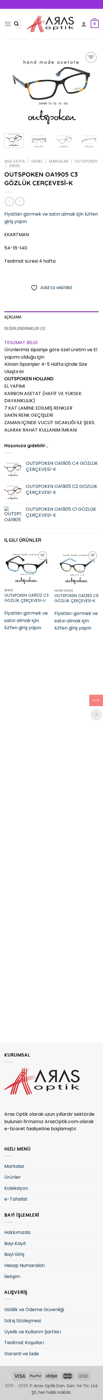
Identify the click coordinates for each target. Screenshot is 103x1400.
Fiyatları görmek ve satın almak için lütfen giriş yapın (26, 620)
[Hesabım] (84, 24)
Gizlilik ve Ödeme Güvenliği (34, 1309)
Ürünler (12, 1177)
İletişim (12, 1276)
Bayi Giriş (14, 1254)
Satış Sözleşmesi (22, 1320)
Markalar (58, 161)
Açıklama (12, 317)
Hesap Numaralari (24, 1265)
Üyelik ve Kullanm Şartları (32, 1332)
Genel (37, 161)
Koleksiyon (16, 1188)
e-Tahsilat (15, 1199)
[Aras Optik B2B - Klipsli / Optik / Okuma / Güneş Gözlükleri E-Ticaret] (52, 24)
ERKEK (14, 166)
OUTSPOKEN (86, 161)
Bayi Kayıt (15, 1243)
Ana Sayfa (14, 161)
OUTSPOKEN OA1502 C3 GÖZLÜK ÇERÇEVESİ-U (26, 598)
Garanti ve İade (21, 1353)
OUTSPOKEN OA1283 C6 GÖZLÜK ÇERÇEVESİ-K (76, 598)
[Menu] (7, 24)
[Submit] (16, 24)
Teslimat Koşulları (24, 1342)
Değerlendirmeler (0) (24, 328)
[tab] (51, 317)
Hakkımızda (17, 1232)
